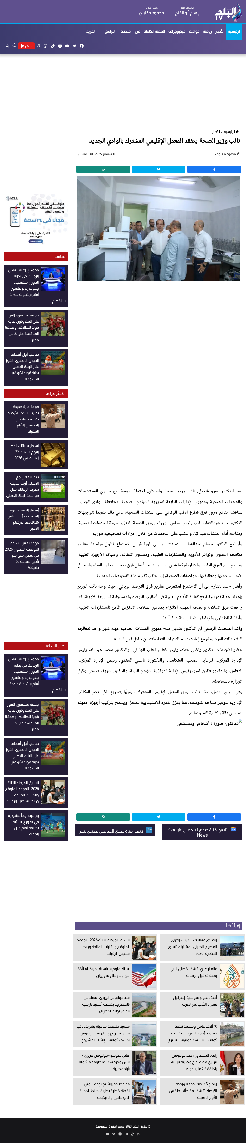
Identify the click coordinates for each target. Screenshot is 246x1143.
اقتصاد (126, 31)
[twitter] (158, 169)
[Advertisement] (123, 92)
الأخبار (220, 31)
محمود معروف (225, 154)
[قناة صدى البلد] (228, 12)
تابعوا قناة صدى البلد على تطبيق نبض (111, 831)
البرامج (110, 31)
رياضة (207, 31)
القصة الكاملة (154, 31)
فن (137, 31)
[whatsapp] (103, 169)
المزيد (91, 31)
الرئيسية (234, 31)
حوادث (194, 31)
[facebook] (214, 169)
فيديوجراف (176, 31)
